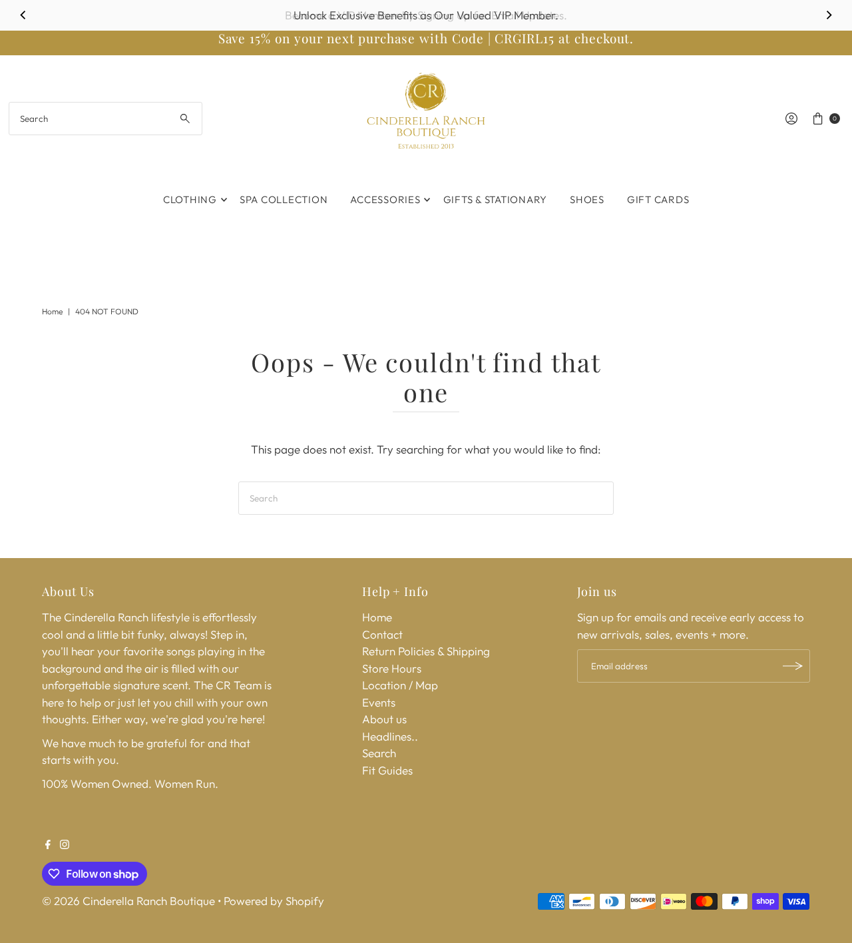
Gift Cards (658, 199)
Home (52, 311)
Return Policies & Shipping (426, 651)
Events (378, 702)
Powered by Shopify (274, 901)
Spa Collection (284, 199)
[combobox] (105, 118)
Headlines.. (390, 736)
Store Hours (391, 668)
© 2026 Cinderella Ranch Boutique (128, 901)
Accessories (385, 199)
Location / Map (400, 685)
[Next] (828, 15)
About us (384, 719)
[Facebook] (48, 845)
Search (379, 753)
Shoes (587, 199)
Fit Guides (387, 770)
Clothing (190, 199)
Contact (382, 634)
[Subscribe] (793, 666)
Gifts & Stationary (495, 199)
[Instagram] (64, 845)
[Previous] (23, 15)
